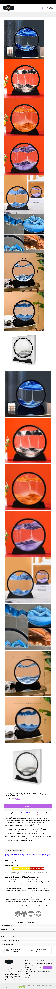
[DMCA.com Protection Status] (21, 987)
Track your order (25, 15)
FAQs (42, 13)
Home (8, 13)
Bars (30, 13)
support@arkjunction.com (15, 979)
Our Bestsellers (25, 13)
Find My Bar (12, 13)
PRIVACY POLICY (29, 969)
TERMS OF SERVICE (30, 971)
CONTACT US (28, 973)
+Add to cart (28, 806)
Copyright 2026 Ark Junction (11, 987)
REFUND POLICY (29, 967)
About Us (32, 15)
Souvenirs (38, 13)
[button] (28, 809)
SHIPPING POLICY (29, 965)
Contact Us (47, 13)
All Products (18, 13)
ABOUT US (27, 963)
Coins (34, 13)
